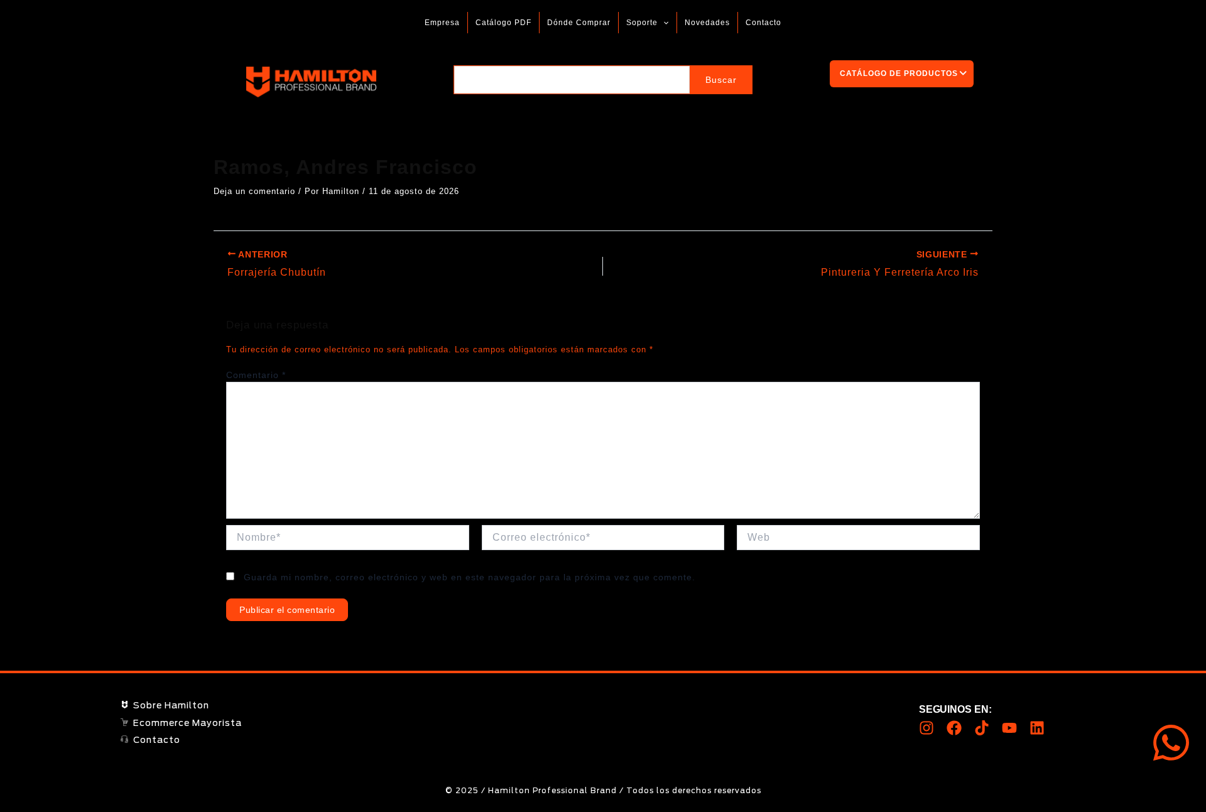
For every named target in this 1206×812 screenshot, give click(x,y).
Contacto (763, 22)
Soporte (642, 22)
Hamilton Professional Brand (412, 82)
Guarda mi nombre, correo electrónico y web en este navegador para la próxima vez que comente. (469, 577)
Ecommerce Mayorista (187, 723)
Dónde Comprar (579, 22)
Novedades (707, 22)
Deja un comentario (254, 191)
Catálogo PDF (503, 22)
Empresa (442, 22)
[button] (663, 22)
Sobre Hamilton (171, 705)
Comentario (256, 375)
